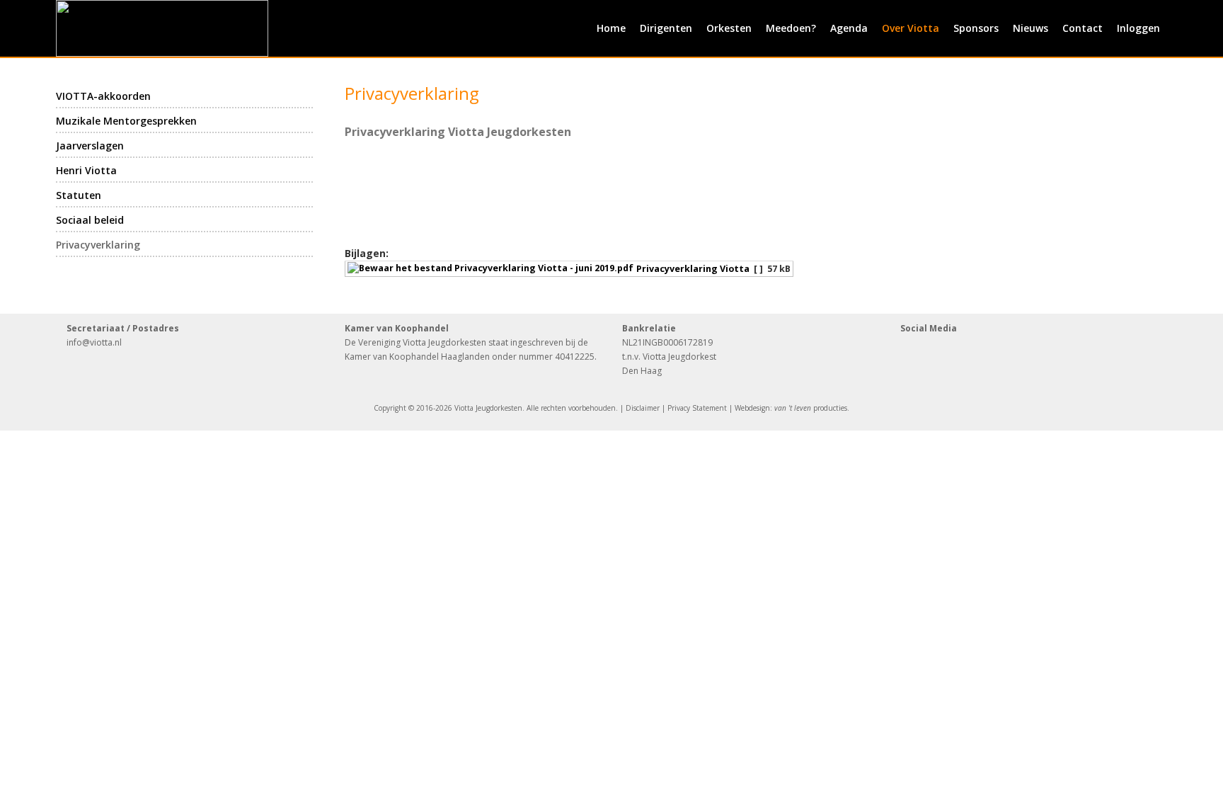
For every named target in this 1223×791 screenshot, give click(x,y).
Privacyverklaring (98, 244)
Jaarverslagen (90, 145)
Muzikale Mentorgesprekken (126, 120)
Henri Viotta (86, 170)
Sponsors (976, 28)
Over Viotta (910, 28)
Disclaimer (643, 408)
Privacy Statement (697, 408)
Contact (1082, 28)
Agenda (849, 28)
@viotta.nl (102, 342)
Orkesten (729, 28)
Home (611, 28)
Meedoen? (791, 28)
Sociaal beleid (90, 220)
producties (810, 408)
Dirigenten (666, 28)
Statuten (78, 195)
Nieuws (1030, 28)
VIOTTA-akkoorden (103, 96)
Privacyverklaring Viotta (693, 269)
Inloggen (1138, 28)
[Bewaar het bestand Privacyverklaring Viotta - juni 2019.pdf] (492, 269)
